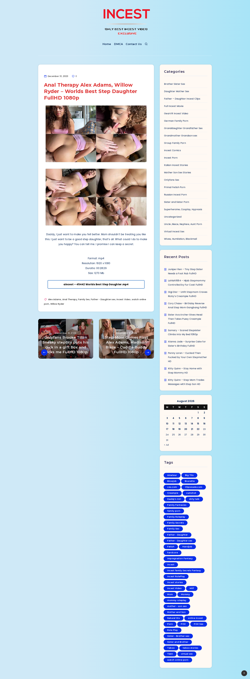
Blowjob (172, 481)
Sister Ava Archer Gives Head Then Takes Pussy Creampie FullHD (185, 319)
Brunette (190, 481)
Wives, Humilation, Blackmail (180, 239)
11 (173, 423)
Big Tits (189, 475)
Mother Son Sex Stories (177, 172)
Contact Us (134, 44)
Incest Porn (171, 157)
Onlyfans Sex (171, 180)
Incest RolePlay (176, 576)
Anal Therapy (69, 299)
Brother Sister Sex (174, 84)
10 (167, 423)
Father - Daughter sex (103, 299)
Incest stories (175, 582)
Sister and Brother (177, 642)
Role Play (172, 630)
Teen (170, 654)
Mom (170, 594)
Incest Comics (172, 150)
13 (186, 423)
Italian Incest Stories (176, 165)
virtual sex (187, 654)
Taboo (171, 648)
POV (183, 624)
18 (173, 429)
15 (198, 423)
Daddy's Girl (174, 499)
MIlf (192, 588)
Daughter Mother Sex (176, 91)
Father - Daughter (177, 534)
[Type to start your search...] (146, 44)
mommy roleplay (176, 600)
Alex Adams (54, 299)
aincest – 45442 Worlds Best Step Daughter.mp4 (96, 284)
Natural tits (173, 618)
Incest (170, 564)
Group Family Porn (175, 143)
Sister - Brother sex (178, 636)
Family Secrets (175, 522)
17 (167, 429)
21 (192, 429)
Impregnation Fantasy (180, 558)
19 (179, 429)
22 (198, 429)
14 (192, 423)
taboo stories (190, 648)
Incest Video (124, 299)
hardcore (172, 552)
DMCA (118, 44)
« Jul (166, 444)
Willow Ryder (57, 303)
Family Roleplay (176, 517)
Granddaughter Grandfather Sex (183, 128)
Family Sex (84, 299)
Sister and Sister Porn (176, 202)
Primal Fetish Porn (174, 187)
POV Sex (198, 624)
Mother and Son (176, 612)
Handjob (187, 546)
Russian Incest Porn (175, 194)
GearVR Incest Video (176, 113)
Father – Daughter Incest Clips (182, 98)
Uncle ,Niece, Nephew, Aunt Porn (183, 224)
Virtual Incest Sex (174, 231)
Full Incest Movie (173, 106)
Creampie (172, 493)
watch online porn (178, 660)
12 (180, 423)
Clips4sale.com (193, 487)
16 (204, 423)
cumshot (191, 493)
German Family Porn (176, 121)
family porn (173, 511)
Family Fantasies (176, 505)
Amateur (172, 475)
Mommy (185, 594)
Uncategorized (172, 216)
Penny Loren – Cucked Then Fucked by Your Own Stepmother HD (187, 357)
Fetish (170, 546)
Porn (170, 624)
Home (106, 44)
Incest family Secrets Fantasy (184, 570)
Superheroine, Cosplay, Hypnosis (183, 209)
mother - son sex (177, 606)
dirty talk (194, 499)
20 (185, 429)
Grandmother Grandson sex (180, 135)
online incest (195, 618)
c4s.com (172, 487)
